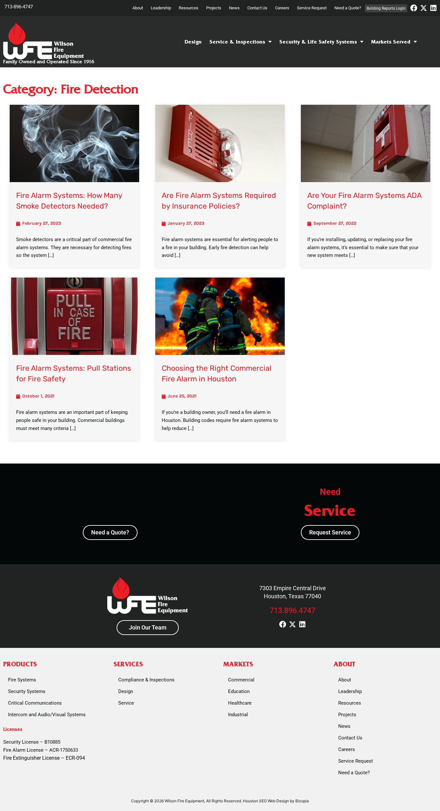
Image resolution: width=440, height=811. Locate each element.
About (137, 7)
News (234, 7)
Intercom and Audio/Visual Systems (47, 715)
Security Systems (26, 691)
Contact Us (257, 7)
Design (193, 42)
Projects (213, 7)
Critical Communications (35, 703)
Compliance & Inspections (146, 680)
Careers (282, 7)
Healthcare (240, 703)
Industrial (238, 715)
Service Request (312, 7)
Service (126, 703)
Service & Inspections (237, 42)
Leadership (161, 7)
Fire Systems (22, 680)
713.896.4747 (292, 610)
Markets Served (390, 42)
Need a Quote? (347, 7)
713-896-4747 (19, 7)
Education (239, 691)
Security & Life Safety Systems (318, 42)
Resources (188, 7)
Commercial (241, 680)
